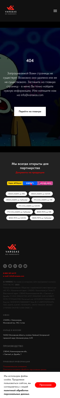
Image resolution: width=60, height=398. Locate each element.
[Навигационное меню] (55, 11)
